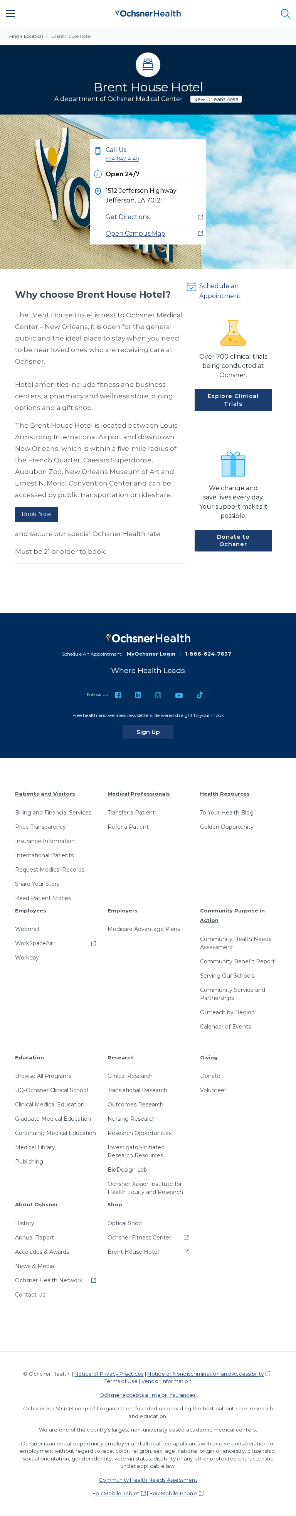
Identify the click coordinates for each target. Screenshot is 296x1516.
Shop (115, 1204)
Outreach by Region (227, 1012)
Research (121, 1057)
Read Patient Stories (43, 898)
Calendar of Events (225, 1026)
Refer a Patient (128, 826)
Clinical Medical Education (49, 1104)
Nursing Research (132, 1118)
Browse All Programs (43, 1075)
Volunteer (213, 1090)
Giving (209, 1057)
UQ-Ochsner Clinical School (51, 1090)
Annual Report (34, 1237)
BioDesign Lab (127, 1169)
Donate (210, 1075)
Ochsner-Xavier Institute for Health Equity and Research (145, 1188)
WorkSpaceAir (34, 943)
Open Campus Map (135, 233)
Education (29, 1057)
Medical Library (35, 1147)
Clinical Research (130, 1075)
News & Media (34, 1266)
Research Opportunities (140, 1133)
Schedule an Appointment (220, 291)
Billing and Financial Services (53, 812)
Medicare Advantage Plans (144, 929)
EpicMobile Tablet (115, 1493)
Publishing (29, 1161)
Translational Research (137, 1090)
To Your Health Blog (227, 812)
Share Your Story (37, 883)
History (24, 1223)
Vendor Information (166, 1381)
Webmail (27, 929)
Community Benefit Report (237, 961)
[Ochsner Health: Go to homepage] (148, 12)
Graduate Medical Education (53, 1118)
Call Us (122, 154)
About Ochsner (36, 1204)
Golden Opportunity (227, 826)
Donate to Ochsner (233, 540)
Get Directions (128, 217)
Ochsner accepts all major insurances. (148, 1395)
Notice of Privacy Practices (108, 1374)
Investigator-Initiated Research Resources (136, 1151)
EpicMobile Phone (173, 1493)
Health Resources (225, 794)
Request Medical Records (49, 869)
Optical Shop (125, 1223)
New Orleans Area (216, 99)
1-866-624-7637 (208, 654)
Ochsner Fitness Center (139, 1237)
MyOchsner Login (151, 654)
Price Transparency (40, 826)
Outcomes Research (135, 1104)
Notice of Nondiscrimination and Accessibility (205, 1374)
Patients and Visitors (45, 794)
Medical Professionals (139, 794)
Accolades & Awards (42, 1251)
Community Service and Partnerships (232, 994)
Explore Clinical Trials (233, 400)
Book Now (37, 514)
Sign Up (154, 731)
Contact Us (30, 1294)
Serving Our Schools (227, 975)
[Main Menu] (10, 13)
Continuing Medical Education (55, 1133)
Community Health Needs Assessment (235, 943)
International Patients (44, 855)
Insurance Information (45, 841)
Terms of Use (121, 1381)
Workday (27, 957)
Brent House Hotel (71, 36)
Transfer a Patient (131, 812)
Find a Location (26, 36)
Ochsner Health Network (48, 1280)
